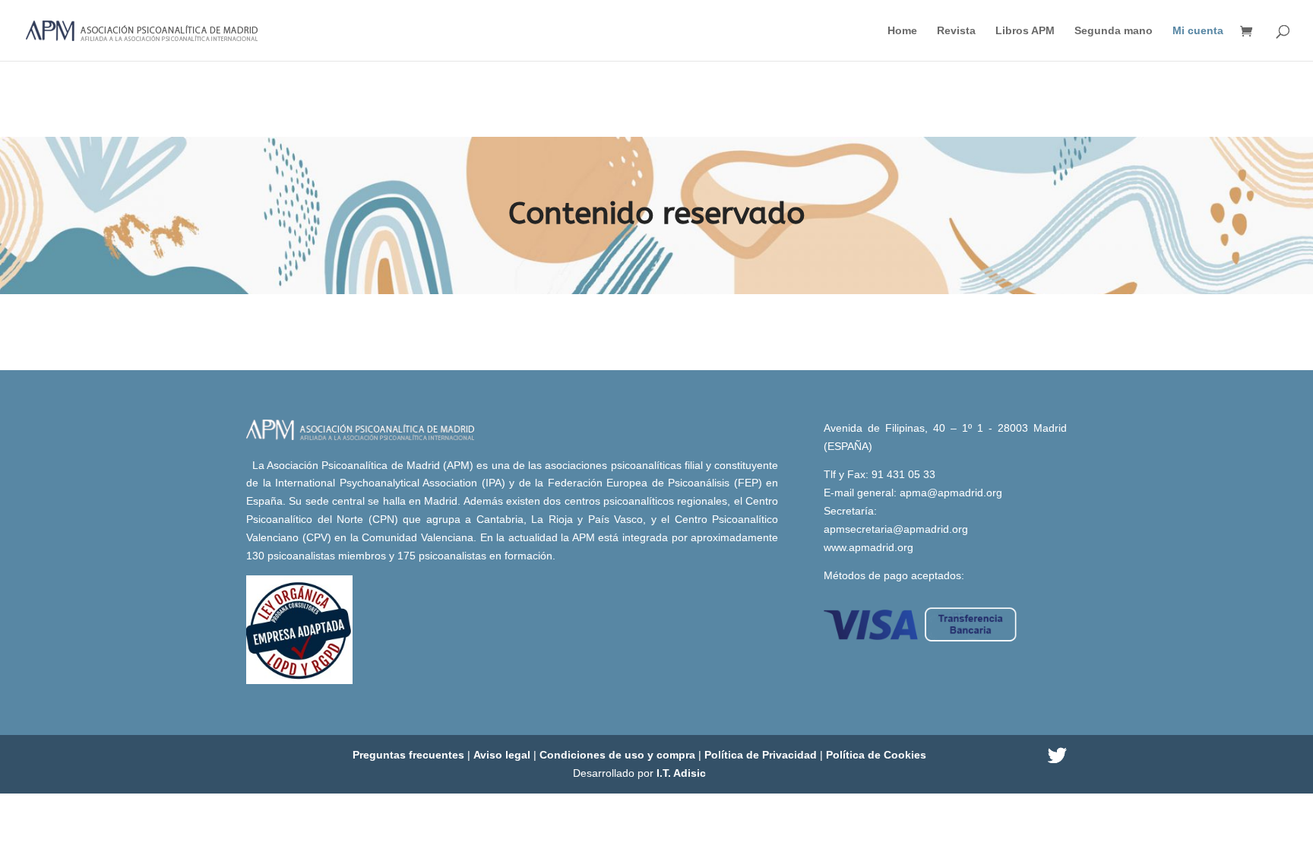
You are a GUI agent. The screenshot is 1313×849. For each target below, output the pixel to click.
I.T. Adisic (681, 773)
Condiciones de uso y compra (618, 755)
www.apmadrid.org (868, 547)
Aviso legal (503, 755)
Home (902, 30)
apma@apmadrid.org (951, 492)
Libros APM (1025, 30)
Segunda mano (1113, 30)
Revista (956, 30)
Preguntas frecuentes (410, 755)
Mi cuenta (1197, 30)
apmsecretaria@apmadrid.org (896, 529)
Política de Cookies (876, 755)
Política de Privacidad (762, 755)
